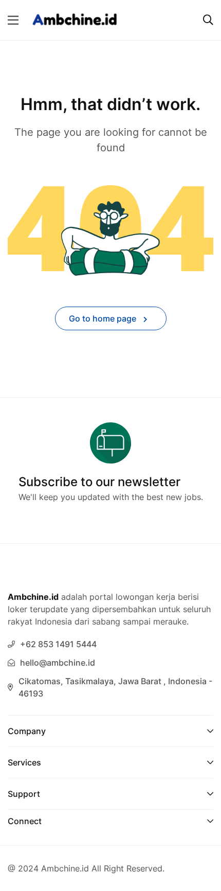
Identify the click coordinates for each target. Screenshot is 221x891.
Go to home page (103, 318)
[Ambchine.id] (74, 19)
